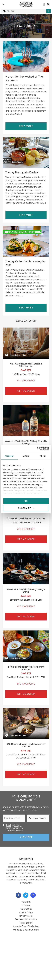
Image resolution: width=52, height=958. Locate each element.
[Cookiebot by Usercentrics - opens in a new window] (37, 448)
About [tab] (43, 456)
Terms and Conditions (26, 919)
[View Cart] (48, 4)
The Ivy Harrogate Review (22, 172)
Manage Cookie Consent (26, 930)
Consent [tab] (9, 456)
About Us (26, 902)
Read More (26, 126)
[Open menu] (3, 4)
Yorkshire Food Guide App (26, 926)
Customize (24, 508)
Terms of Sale (26, 923)
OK (26, 501)
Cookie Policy (26, 912)
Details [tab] (26, 456)
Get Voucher (26, 391)
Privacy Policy (26, 916)
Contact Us (26, 909)
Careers (26, 905)
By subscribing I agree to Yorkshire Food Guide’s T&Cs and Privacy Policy (14, 828)
